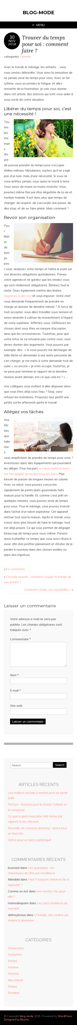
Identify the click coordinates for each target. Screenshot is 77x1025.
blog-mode (38, 12)
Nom (14, 675)
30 (12, 37)
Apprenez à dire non (18, 296)
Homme (13, 973)
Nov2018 (12, 42)
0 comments (16, 569)
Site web (16, 706)
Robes (12, 986)
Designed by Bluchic (16, 1019)
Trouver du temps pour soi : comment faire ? (45, 44)
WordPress (65, 1016)
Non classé (15, 980)
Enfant (12, 961)
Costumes (15, 954)
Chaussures (16, 948)
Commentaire (20, 639)
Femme (25, 56)
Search (59, 765)
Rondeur (14, 993)
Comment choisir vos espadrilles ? (47, 589)
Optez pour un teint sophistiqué (29, 840)
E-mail (15, 690)
